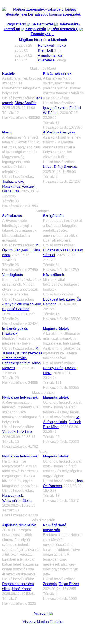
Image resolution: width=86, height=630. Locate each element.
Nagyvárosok (12, 495)
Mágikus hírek (30, 40)
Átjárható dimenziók (19, 525)
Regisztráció (16, 24)
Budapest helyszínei (59, 299)
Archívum (41, 613)
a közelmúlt (57, 40)
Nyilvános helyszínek (20, 397)
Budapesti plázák (56, 250)
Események (43, 34)
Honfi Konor (21, 589)
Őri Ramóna (52, 486)
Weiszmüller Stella (17, 500)
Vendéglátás (12, 275)
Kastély (8, 73)
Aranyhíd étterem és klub (21, 304)
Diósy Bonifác (25, 103)
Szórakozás (12, 216)
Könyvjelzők (35, 29)
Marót (7, 132)
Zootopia (50, 584)
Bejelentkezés (42, 24)
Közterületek (53, 275)
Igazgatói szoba (55, 108)
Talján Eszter (69, 584)
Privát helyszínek (57, 73)
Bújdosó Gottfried (15, 309)
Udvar (47, 167)
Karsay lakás (53, 368)
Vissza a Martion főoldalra (43, 622)
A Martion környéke (59, 132)
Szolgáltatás (53, 216)
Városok (8, 432)
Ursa (79, 481)
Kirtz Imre (24, 432)
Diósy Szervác (65, 167)
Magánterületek (56, 329)
